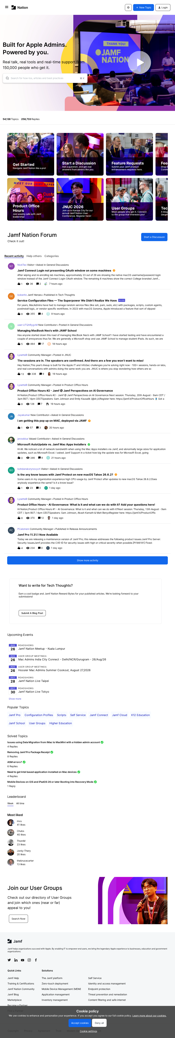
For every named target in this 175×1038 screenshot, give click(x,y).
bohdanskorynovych (28, 468)
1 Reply (11, 786)
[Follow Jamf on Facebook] (36, 960)
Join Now (17, 920)
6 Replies (12, 766)
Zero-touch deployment (55, 983)
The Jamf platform (52, 978)
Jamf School (17, 723)
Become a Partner (18, 1005)
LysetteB (22, 354)
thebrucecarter (25, 860)
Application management (56, 994)
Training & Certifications (21, 983)
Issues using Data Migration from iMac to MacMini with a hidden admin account (53, 742)
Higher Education (60, 723)
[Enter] (6, 78)
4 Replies (12, 746)
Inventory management (55, 999)
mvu (19, 821)
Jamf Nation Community (21, 988)
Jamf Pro (15, 715)
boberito (22, 294)
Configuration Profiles (39, 715)
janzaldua (22, 438)
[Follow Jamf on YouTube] (22, 960)
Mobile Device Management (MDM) (61, 988)
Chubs (20, 830)
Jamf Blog (13, 994)
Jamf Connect (99, 715)
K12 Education (140, 715)
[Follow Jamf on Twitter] (9, 960)
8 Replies (12, 756)
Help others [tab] (34, 256)
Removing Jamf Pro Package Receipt (28, 752)
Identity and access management (107, 983)
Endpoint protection (99, 988)
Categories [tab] (51, 256)
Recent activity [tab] (14, 256)
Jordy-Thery (24, 850)
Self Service (78, 715)
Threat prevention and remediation (107, 994)
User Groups (37, 723)
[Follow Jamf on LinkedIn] (16, 960)
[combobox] (45, 78)
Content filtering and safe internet (107, 999)
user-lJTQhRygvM (27, 324)
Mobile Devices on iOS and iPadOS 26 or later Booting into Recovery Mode (50, 781)
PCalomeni (23, 528)
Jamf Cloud (119, 715)
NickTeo (21, 264)
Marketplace (15, 999)
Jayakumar (23, 414)
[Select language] (128, 7)
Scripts (61, 715)
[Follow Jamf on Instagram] (29, 960)
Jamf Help (13, 978)
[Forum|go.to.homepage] (19, 7)
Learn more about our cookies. (149, 1015)
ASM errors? (14, 762)
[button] (87, 1031)
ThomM (21, 840)
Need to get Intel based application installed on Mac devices (42, 771)
